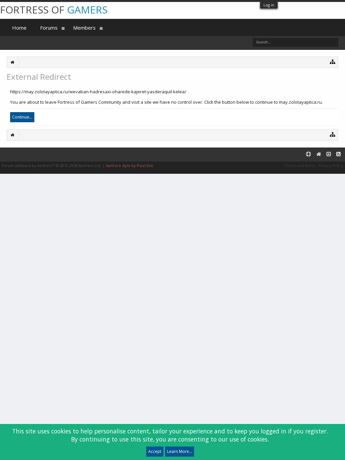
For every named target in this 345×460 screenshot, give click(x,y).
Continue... (22, 117)
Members (84, 27)
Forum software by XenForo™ (51, 165)
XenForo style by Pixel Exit (129, 165)
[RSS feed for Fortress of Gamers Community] (338, 154)
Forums (49, 27)
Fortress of (53, 10)
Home (19, 27)
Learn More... (179, 451)
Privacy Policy (330, 165)
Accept (154, 451)
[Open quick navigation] (333, 61)
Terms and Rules (300, 165)
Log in (268, 4)
